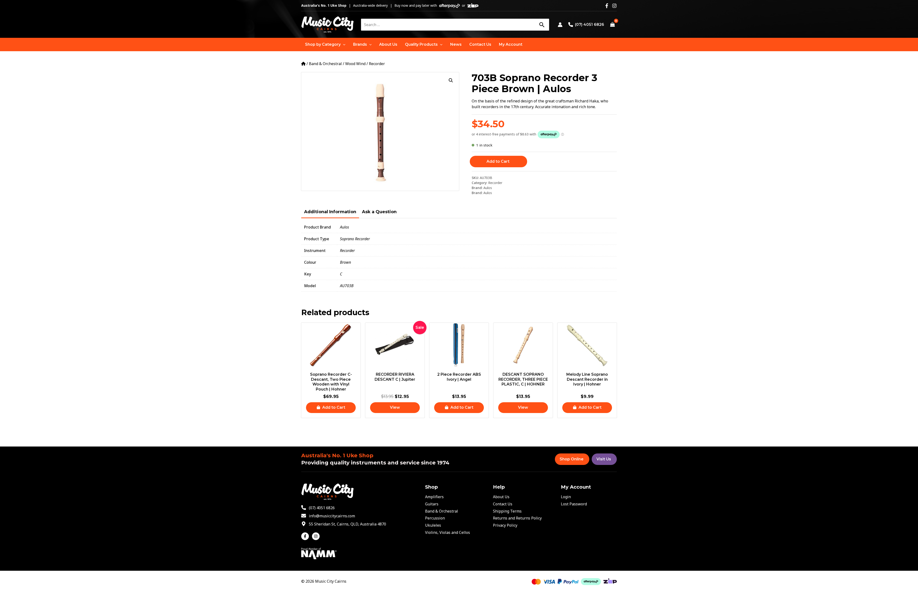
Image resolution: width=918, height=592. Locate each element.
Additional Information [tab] (330, 211)
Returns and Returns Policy (517, 518)
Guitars (431, 504)
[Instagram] (614, 5)
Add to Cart (497, 161)
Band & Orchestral (325, 63)
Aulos (487, 187)
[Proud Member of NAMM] (319, 553)
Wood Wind (355, 63)
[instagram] (316, 536)
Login (566, 496)
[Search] (541, 24)
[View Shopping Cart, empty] (612, 24)
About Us (501, 496)
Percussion (435, 518)
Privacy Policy (505, 525)
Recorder (377, 63)
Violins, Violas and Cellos (447, 532)
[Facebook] (606, 5)
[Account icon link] (560, 24)
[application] (343, 44)
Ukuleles (433, 525)
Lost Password (574, 504)
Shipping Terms (507, 511)
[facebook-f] (306, 536)
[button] (325, 44)
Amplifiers (434, 496)
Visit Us (603, 459)
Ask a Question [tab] (379, 211)
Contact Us (502, 504)
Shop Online (572, 459)
